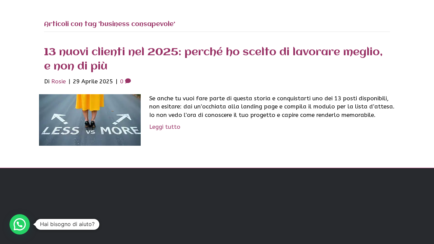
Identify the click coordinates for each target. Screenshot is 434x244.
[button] (19, 224)
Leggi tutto (164, 126)
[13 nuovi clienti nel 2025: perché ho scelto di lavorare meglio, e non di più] (90, 119)
